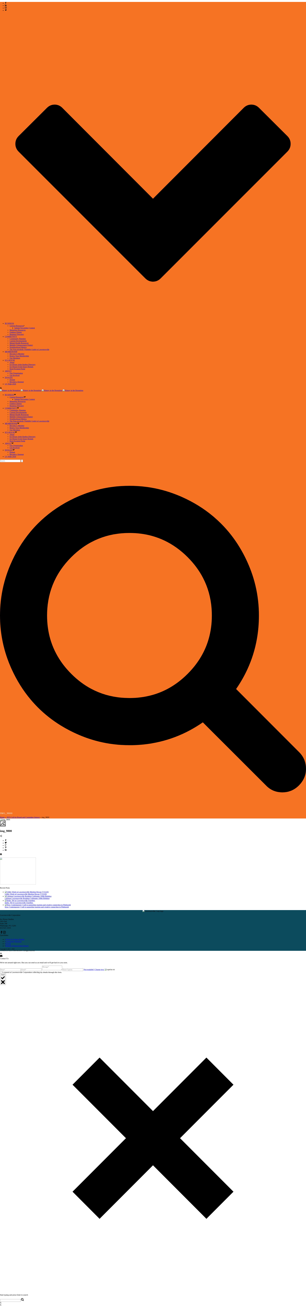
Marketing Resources (18, 330)
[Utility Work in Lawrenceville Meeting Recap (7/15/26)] (27, 892)
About (12, 362)
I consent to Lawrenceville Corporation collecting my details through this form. (32, 972)
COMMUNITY (11, 337)
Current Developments (18, 341)
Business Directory (17, 334)
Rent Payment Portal (17, 369)
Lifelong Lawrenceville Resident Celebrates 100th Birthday (27, 898)
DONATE (9, 377)
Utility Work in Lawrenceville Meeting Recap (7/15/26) (26, 894)
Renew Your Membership (19, 356)
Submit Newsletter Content (24, 328)
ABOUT (8, 371)
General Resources (17, 326)
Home (2, 817)
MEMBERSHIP (11, 352)
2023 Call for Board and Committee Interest (23, 817)
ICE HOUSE (10, 360)
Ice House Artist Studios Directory (23, 365)
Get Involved (14, 375)
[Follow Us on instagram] (4, 933)
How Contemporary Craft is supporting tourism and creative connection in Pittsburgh (37, 907)
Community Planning (18, 339)
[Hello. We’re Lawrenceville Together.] (20, 901)
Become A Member (17, 354)
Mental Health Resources (19, 343)
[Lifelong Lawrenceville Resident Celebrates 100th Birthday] (28, 896)
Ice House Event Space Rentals (21, 367)
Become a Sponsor (17, 382)
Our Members (15, 358)
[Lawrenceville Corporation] (41, 390)
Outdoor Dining (16, 332)
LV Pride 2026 (10, 384)
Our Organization (16, 373)
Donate (12, 380)
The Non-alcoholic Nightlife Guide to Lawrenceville (29, 349)
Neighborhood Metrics (18, 347)
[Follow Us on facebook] (1, 933)
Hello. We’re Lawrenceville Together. (19, 903)
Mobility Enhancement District (21, 345)
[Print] (1, 854)
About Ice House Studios (14, 939)
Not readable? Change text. (94, 970)
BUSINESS (9, 323)
